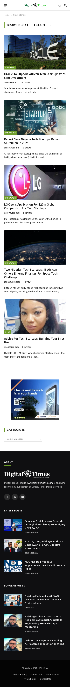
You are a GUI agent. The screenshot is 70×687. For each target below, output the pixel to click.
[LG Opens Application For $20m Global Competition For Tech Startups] (35, 182)
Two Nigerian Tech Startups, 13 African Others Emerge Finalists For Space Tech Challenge (30, 273)
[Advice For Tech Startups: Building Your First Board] (35, 316)
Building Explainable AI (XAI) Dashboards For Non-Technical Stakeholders (43, 599)
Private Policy (29, 679)
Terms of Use (35, 674)
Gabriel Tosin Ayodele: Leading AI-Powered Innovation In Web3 (44, 642)
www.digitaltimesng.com (40, 483)
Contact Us (45, 679)
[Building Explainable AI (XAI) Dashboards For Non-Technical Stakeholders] (13, 600)
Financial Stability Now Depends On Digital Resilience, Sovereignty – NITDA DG (45, 524)
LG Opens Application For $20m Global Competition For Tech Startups (29, 206)
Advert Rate (19, 674)
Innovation (10, 133)
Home (6, 15)
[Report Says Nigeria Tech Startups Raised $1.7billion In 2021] (35, 117)
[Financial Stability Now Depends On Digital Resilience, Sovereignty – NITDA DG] (13, 525)
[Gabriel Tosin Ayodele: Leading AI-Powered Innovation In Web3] (13, 644)
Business (9, 68)
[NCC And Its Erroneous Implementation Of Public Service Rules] (13, 566)
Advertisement (53, 674)
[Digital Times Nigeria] (35, 5)
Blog (7, 332)
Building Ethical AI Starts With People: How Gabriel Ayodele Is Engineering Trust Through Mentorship (43, 621)
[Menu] (5, 5)
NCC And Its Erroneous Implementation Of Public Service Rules (45, 565)
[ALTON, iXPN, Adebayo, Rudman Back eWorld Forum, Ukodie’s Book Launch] (13, 545)
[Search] (65, 5)
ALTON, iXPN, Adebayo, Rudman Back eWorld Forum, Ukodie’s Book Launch (44, 545)
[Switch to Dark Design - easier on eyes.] (60, 5)
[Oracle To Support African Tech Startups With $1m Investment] (35, 52)
